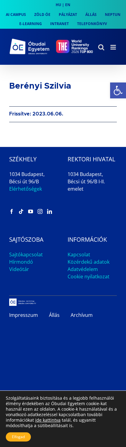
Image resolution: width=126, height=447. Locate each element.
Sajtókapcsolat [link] (26, 254)
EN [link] (67, 4)
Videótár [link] (19, 269)
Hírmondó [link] (21, 261)
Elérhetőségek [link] (25, 188)
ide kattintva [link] (48, 420)
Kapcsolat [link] (79, 254)
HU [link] (58, 4)
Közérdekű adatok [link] (88, 261)
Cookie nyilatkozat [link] (88, 276)
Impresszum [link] (23, 315)
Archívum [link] (82, 315)
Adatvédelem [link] (83, 269)
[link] (118, 90)
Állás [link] (54, 315)
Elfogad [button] (18, 436)
